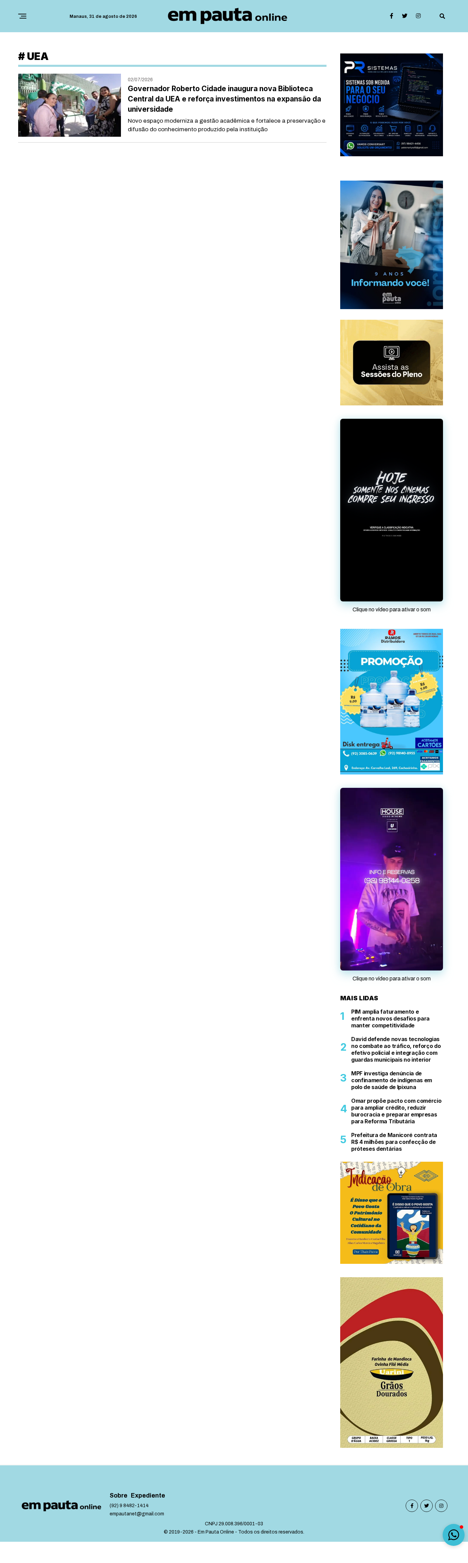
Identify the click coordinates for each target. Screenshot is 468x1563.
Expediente (148, 1495)
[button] (454, 1535)
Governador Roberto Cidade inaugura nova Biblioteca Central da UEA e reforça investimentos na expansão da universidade (224, 98)
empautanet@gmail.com (137, 1513)
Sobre (118, 1495)
